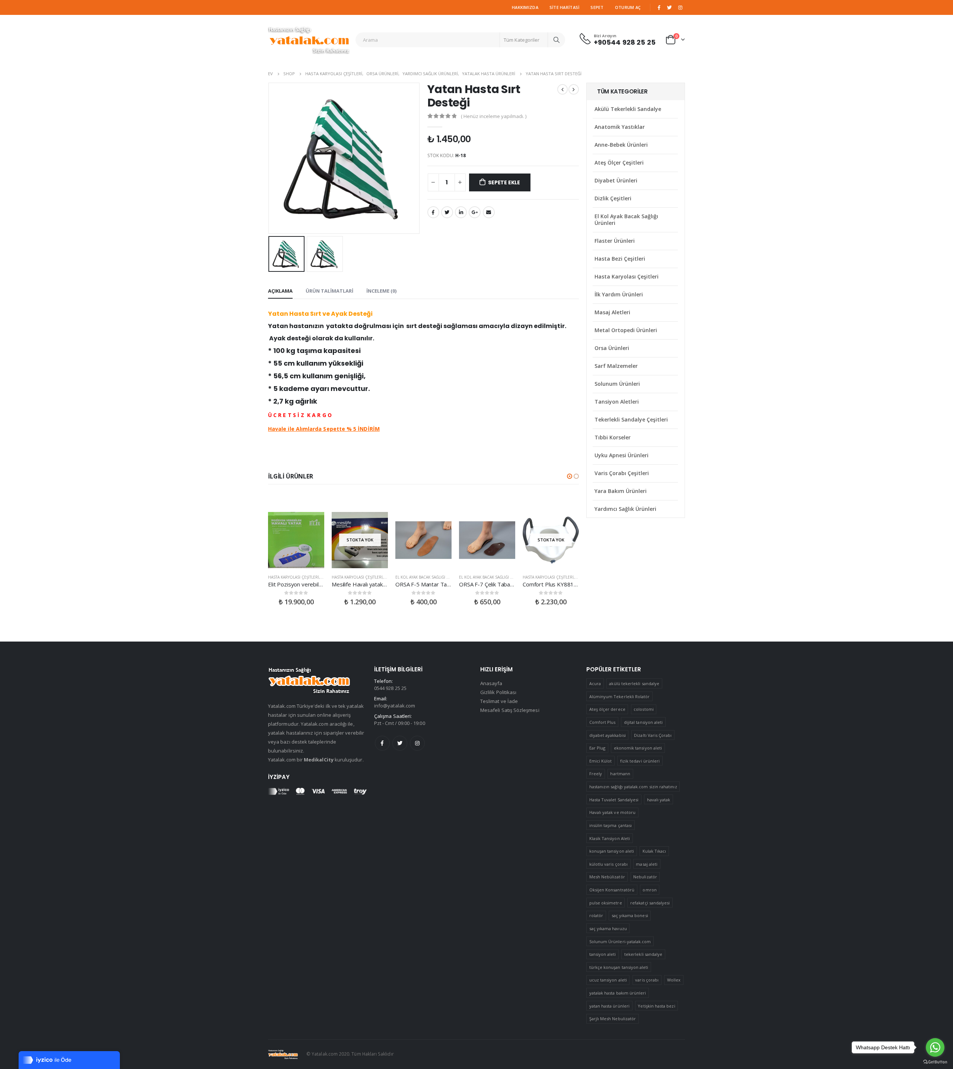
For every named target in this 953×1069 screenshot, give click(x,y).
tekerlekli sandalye (643, 954)
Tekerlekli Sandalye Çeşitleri (631, 419)
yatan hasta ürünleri (609, 1006)
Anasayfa (491, 683)
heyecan (447, 212)
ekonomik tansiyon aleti (638, 748)
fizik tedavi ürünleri (640, 761)
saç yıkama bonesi (630, 915)
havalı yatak (658, 799)
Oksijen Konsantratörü (611, 890)
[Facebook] (659, 7)
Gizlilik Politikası (498, 692)
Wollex (674, 980)
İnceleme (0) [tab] (381, 290)
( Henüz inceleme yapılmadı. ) (493, 116)
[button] (569, 476)
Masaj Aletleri (612, 312)
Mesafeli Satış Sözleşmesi (509, 710)
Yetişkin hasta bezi (656, 1006)
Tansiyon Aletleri (617, 401)
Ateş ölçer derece (607, 709)
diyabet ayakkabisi (607, 735)
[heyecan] (670, 7)
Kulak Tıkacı (654, 851)
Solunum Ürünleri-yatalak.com (620, 941)
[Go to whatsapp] (935, 1047)
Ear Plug (597, 748)
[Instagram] (680, 7)
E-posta (489, 212)
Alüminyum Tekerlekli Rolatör (619, 696)
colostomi (644, 709)
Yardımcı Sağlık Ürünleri (625, 508)
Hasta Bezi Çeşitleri (620, 258)
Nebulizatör (645, 876)
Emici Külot (600, 761)
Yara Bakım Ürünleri (621, 490)
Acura (595, 683)
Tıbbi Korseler (613, 437)
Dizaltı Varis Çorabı (653, 735)
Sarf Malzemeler (616, 365)
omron (649, 890)
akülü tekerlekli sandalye (634, 683)
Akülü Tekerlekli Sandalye (628, 108)
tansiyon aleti (602, 954)
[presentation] (269, 158)
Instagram (417, 743)
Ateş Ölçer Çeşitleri (619, 162)
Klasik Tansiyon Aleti (609, 838)
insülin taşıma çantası (610, 825)
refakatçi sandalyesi (650, 903)
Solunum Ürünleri (617, 383)
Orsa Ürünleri (612, 347)
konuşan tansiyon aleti (611, 851)
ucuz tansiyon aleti (608, 980)
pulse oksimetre (605, 903)
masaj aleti (646, 864)
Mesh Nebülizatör (607, 876)
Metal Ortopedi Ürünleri (626, 330)
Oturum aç (628, 7)
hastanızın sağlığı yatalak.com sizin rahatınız (633, 786)
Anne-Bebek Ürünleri (621, 144)
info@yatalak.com (394, 705)
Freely (595, 773)
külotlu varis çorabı (608, 864)
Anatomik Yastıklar (620, 126)
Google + (475, 212)
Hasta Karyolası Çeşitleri (293, 577)
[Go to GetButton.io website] (935, 1061)
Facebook (433, 212)
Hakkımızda (525, 7)
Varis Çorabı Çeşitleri (622, 473)
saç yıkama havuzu (608, 928)
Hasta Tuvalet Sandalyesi (614, 799)
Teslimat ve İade (499, 701)
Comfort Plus (602, 722)
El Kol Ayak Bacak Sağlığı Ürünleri (430, 577)
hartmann (620, 773)
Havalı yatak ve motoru (612, 812)
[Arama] (556, 39)
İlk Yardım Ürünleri (619, 294)
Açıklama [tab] (280, 290)
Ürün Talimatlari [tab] (329, 290)
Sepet (596, 7)
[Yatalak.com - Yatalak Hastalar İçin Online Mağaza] (309, 40)
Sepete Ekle (504, 182)
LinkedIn (461, 212)
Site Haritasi (564, 7)
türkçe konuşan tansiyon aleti (618, 967)
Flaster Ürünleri (615, 240)
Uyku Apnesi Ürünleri (621, 455)
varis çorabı (647, 980)
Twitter (399, 743)
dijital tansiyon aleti (643, 722)
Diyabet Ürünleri (616, 180)
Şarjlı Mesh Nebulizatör (612, 1018)
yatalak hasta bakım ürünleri (617, 993)
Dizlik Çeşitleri (613, 198)
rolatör (596, 915)
